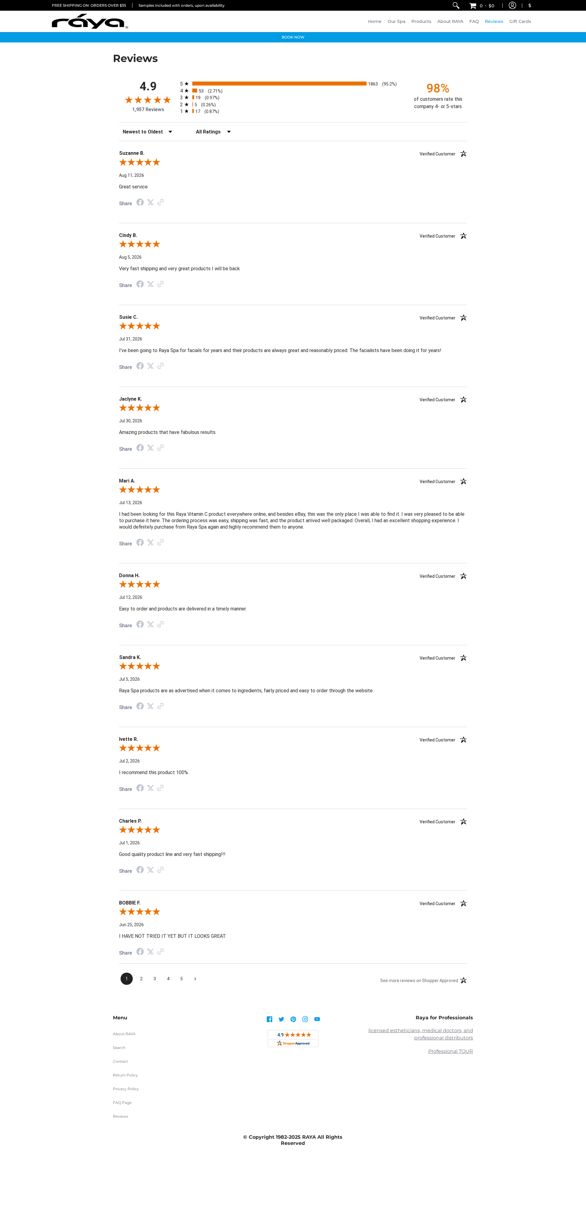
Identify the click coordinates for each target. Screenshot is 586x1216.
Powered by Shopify (293, 1191)
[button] (481, 5)
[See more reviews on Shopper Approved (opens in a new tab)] (160, 203)
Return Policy (125, 1075)
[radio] (293, 84)
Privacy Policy (126, 1089)
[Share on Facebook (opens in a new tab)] (140, 203)
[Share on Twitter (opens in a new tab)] (150, 202)
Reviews (120, 1116)
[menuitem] (456, 5)
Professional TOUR (450, 1051)
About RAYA (124, 1034)
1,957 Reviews (148, 109)
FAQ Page (122, 1102)
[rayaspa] (90, 21)
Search (119, 1047)
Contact (120, 1061)
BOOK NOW (293, 37)
